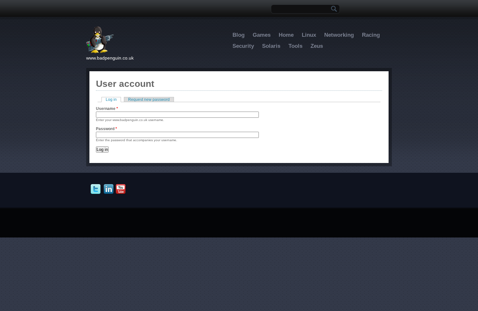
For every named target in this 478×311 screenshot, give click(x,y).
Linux (309, 35)
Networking (339, 35)
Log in (113, 99)
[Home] (100, 52)
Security (243, 46)
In (109, 189)
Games (262, 35)
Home (286, 35)
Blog (238, 35)
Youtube (121, 189)
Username (107, 108)
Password (106, 129)
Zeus (317, 46)
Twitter (96, 189)
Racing (371, 35)
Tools (295, 46)
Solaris (271, 46)
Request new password (149, 99)
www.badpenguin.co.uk (110, 58)
